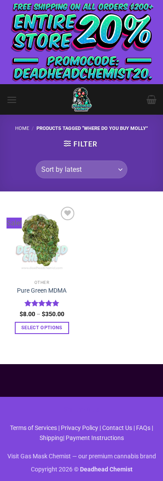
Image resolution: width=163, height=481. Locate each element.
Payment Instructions (95, 438)
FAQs (143, 428)
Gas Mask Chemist (45, 456)
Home (22, 128)
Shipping (51, 438)
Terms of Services (33, 428)
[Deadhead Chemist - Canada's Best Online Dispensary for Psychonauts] (81, 99)
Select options (42, 328)
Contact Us (117, 428)
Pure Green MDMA (42, 290)
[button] (12, 99)
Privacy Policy (79, 428)
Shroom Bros (81, 409)
